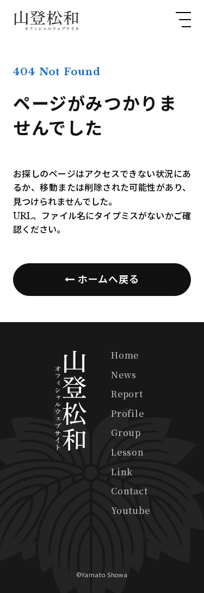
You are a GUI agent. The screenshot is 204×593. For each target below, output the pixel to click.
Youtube (130, 510)
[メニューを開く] (183, 19)
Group (126, 432)
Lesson (127, 452)
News (124, 374)
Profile (127, 413)
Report (127, 394)
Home (125, 355)
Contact (129, 491)
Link (122, 471)
